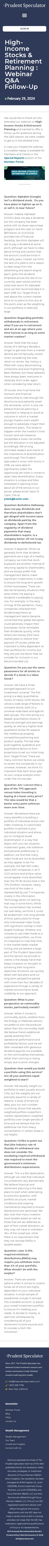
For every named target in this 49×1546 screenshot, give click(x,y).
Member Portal (13, 161)
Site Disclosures (27, 1535)
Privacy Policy (12, 1535)
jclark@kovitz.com (16, 499)
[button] (24, 15)
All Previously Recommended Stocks (24, 1531)
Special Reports (14, 158)
